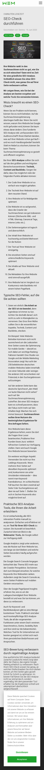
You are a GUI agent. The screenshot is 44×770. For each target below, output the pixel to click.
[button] (40, 3)
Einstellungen (22, 752)
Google (25, 35)
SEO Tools (9, 35)
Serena (22, 30)
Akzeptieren (22, 759)
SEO (17, 35)
